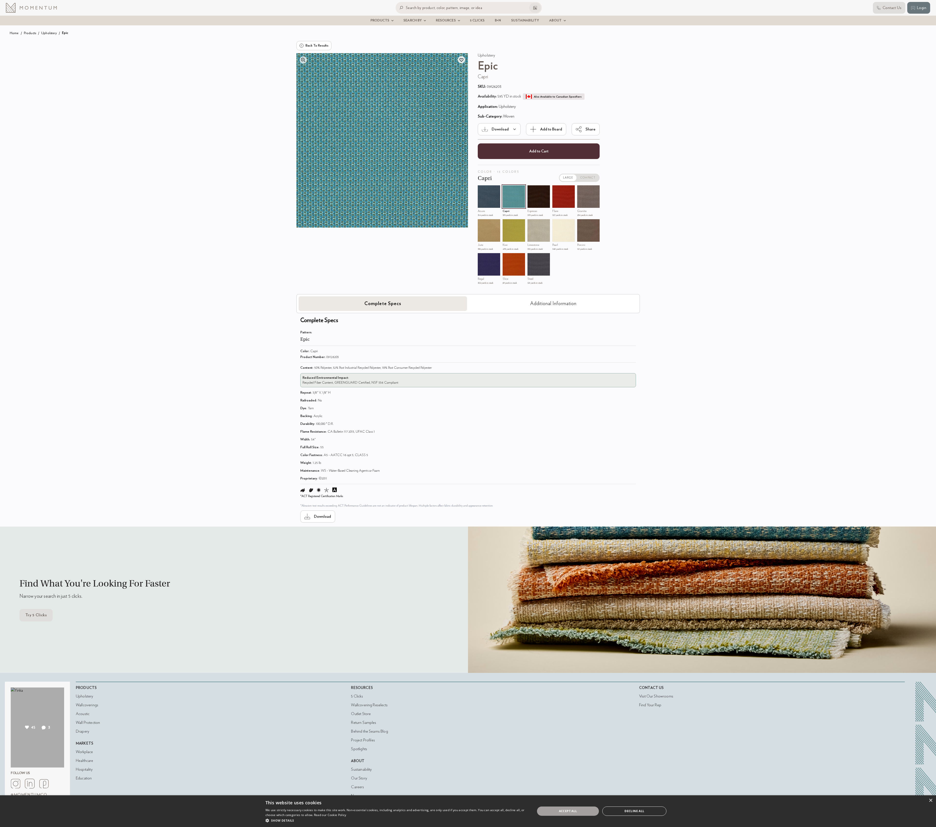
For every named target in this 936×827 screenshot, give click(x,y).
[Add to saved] (461, 59)
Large (568, 177)
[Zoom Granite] (582, 190)
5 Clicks (357, 696)
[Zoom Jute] (482, 224)
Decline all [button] (634, 811)
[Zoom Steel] (532, 258)
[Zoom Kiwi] (507, 224)
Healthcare (84, 761)
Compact (587, 177)
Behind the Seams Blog (369, 731)
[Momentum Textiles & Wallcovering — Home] (35, 8)
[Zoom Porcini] (582, 224)
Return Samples (363, 723)
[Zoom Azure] (482, 190)
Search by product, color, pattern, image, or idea (444, 7)
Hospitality (84, 769)
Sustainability (361, 769)
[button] (396, 820)
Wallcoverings (87, 705)
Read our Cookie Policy (330, 815)
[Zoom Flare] (557, 190)
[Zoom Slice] (507, 258)
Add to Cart (538, 151)
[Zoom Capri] (507, 190)
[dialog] (468, 811)
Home (14, 33)
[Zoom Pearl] (557, 224)
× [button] (930, 800)
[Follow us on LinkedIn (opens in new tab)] (30, 783)
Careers (357, 787)
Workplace (84, 752)
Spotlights (359, 749)
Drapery (82, 731)
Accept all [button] (568, 811)
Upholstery (49, 33)
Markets (84, 743)
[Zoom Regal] (482, 258)
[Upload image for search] (535, 8)
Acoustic (82, 714)
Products (30, 33)
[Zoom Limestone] (532, 224)
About (357, 761)
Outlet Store (361, 714)
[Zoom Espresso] (532, 190)
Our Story (359, 778)
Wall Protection (88, 723)
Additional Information (553, 303)
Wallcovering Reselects (369, 705)
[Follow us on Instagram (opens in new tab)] (15, 783)
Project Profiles (363, 740)
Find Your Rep (650, 705)
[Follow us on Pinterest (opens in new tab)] (44, 783)
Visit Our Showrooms (656, 696)
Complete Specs (382, 303)
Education (84, 778)
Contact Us (651, 688)
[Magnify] (303, 60)
